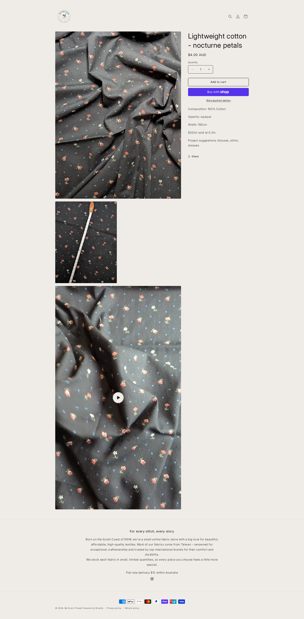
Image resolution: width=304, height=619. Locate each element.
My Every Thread (73, 608)
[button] (230, 16)
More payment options (218, 100)
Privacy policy (114, 608)
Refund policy (132, 608)
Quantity (193, 62)
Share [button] (195, 156)
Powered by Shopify (93, 608)
